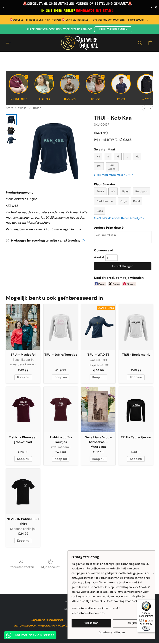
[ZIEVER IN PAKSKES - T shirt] (23, 491)
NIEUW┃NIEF (18, 88)
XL (137, 156)
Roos (100, 211)
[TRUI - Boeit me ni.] (136, 327)
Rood (136, 201)
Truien (97, 88)
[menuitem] (145, 108)
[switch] (146, 628)
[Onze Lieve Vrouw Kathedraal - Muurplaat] (98, 409)
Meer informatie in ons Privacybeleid (95, 608)
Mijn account (50, 567)
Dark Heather (105, 201)
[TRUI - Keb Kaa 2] (11, 140)
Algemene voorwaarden (47, 620)
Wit (113, 191)
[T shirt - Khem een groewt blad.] (23, 409)
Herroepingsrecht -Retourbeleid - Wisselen (41, 626)
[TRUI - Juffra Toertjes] (61, 327)
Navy (125, 191)
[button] (113, 29)
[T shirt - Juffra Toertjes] (61, 409)
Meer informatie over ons (88, 613)
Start (9, 108)
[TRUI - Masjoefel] (23, 327)
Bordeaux (141, 191)
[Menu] (152, 574)
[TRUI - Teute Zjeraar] (136, 409)
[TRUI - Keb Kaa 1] (11, 131)
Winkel (22, 108)
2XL (99, 166)
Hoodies (71, 88)
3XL (112, 166)
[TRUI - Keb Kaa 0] (11, 119)
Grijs (123, 201)
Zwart (100, 191)
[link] (138, 20)
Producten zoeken (21, 567)
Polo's (123, 88)
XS (98, 156)
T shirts (46, 88)
